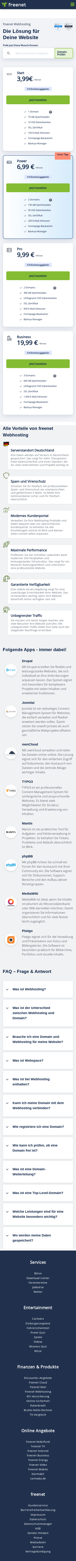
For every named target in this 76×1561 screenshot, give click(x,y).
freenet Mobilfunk (38, 1441)
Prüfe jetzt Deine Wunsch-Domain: (20, 45)
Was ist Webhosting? (29, 989)
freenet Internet (38, 1451)
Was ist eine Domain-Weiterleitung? (29, 1171)
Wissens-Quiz (38, 1346)
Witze (38, 1351)
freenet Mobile (38, 1469)
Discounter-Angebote (38, 1378)
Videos (38, 1341)
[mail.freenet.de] (14, 4)
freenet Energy (38, 1460)
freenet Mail (38, 1387)
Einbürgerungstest (38, 1323)
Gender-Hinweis (38, 1533)
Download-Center (38, 1278)
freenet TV (38, 1446)
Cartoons (38, 1318)
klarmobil (38, 1474)
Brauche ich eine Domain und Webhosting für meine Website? (38, 1039)
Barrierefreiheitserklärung (38, 1510)
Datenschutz (38, 1519)
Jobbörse (38, 1287)
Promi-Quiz (38, 1332)
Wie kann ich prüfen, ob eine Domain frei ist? (35, 1148)
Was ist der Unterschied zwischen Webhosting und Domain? (33, 1013)
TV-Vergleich (38, 1414)
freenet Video (38, 1464)
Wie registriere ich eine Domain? (38, 1127)
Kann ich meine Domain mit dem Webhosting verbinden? (38, 1105)
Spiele (38, 1337)
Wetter (38, 1291)
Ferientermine (38, 1282)
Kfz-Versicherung (38, 1396)
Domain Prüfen (62, 53)
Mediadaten (38, 1542)
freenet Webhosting (38, 1391)
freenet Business (38, 1455)
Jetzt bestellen (38, 100)
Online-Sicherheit (38, 1401)
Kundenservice (38, 1505)
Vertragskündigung (38, 1551)
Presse (38, 1537)
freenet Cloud (38, 1382)
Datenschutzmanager (38, 1524)
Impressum (38, 1514)
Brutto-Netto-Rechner (38, 1410)
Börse (38, 1273)
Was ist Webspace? (28, 1060)
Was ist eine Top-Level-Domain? (38, 1193)
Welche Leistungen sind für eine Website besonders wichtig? (38, 1214)
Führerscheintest (38, 1328)
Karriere (38, 1547)
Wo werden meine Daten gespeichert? (32, 1238)
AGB (38, 1528)
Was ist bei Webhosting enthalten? (31, 1081)
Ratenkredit (38, 1405)
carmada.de (38, 1478)
